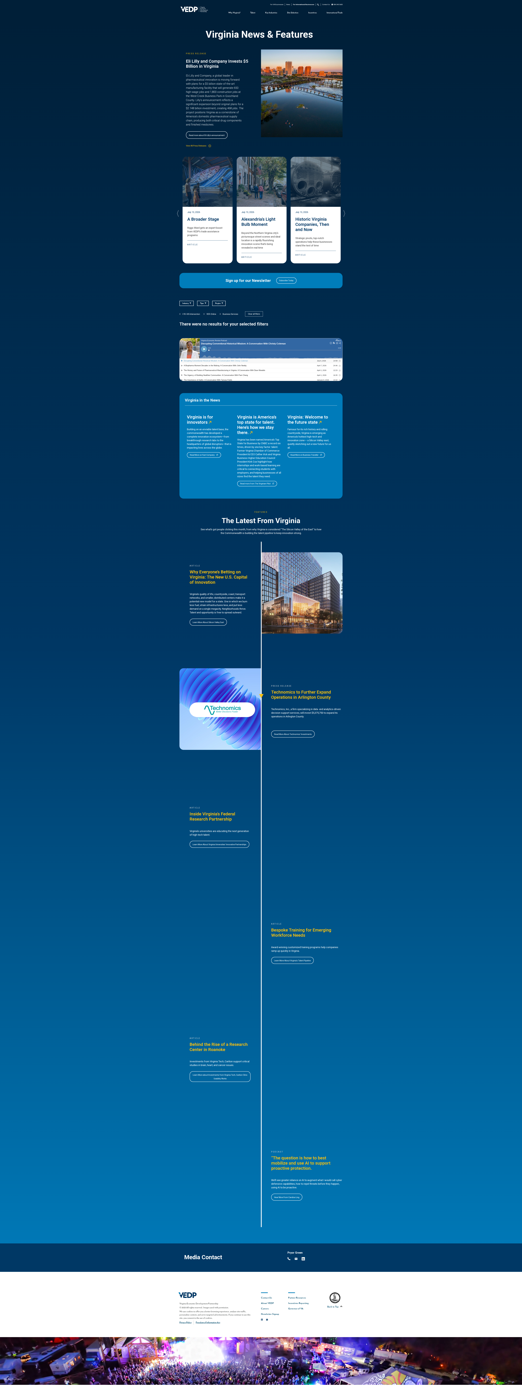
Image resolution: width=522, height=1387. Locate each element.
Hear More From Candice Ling (286, 1197)
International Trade (335, 13)
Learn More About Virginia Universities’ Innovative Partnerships (219, 844)
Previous (177, 211)
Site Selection (292, 13)
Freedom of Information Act (208, 1322)
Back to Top (333, 1307)
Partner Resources (297, 1298)
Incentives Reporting (298, 1303)
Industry (185, 303)
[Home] (194, 9)
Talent (252, 13)
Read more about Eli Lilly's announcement (207, 135)
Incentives (312, 13)
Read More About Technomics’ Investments (293, 734)
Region (218, 303)
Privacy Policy (185, 1322)
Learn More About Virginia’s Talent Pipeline (292, 961)
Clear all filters (254, 314)
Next (344, 211)
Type (202, 303)
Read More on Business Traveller (304, 455)
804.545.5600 (338, 4)
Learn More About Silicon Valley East (208, 622)
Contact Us (326, 4)
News (288, 4)
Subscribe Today (286, 280)
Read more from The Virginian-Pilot (255, 484)
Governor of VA (295, 1309)
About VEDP (267, 1303)
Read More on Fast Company (202, 455)
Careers (265, 1309)
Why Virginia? (234, 13)
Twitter (267, 1319)
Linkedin (262, 1319)
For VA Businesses (276, 4)
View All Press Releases (196, 146)
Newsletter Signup (270, 1314)
